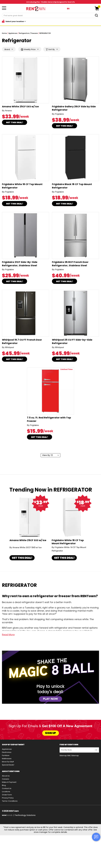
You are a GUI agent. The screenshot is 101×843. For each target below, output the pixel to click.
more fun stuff (8, 761)
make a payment (9, 782)
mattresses (6, 758)
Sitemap (75, 755)
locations (6, 791)
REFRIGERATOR (45, 33)
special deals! (8, 765)
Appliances (12, 33)
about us (6, 776)
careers (5, 779)
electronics (6, 752)
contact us (6, 788)
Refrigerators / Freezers (28, 33)
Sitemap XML (65, 755)
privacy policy (8, 798)
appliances (7, 749)
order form (7, 794)
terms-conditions (9, 801)
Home (4, 33)
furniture (5, 755)
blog (4, 785)
